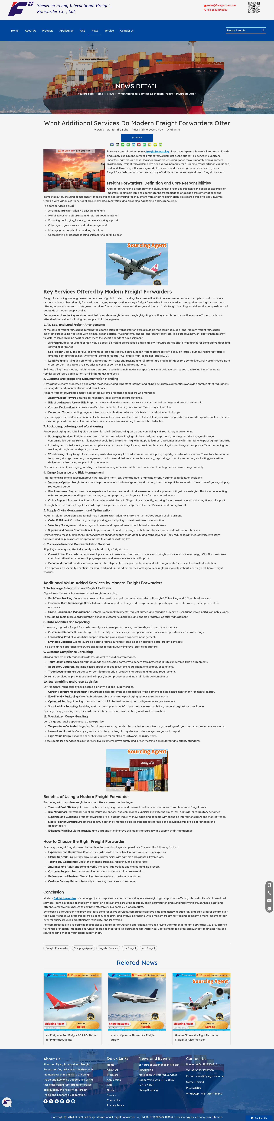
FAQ (109, 1085)
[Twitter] (51, 1101)
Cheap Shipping (148, 1090)
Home (110, 1064)
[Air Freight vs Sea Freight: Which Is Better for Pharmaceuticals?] (72, 1002)
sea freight (148, 948)
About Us (112, 1069)
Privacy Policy (115, 1105)
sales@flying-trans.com (210, 1076)
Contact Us (113, 1100)
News (110, 1090)
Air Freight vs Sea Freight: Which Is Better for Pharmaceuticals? (71, 1037)
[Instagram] (62, 1101)
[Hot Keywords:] (263, 30)
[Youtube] (57, 1101)
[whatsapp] (73, 1101)
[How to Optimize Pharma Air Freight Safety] (137, 1002)
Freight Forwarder (57, 948)
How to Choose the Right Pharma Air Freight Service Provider (197, 1037)
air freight (130, 948)
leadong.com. (203, 1117)
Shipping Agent (83, 948)
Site (177, 129)
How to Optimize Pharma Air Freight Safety (133, 1037)
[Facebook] (45, 1101)
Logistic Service (108, 948)
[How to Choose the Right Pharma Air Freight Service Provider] (201, 1002)
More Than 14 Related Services (158, 1074)
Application (114, 1080)
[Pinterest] (68, 1101)
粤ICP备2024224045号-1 (161, 1117)
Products (112, 1074)
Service (111, 1095)
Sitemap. (217, 1117)
